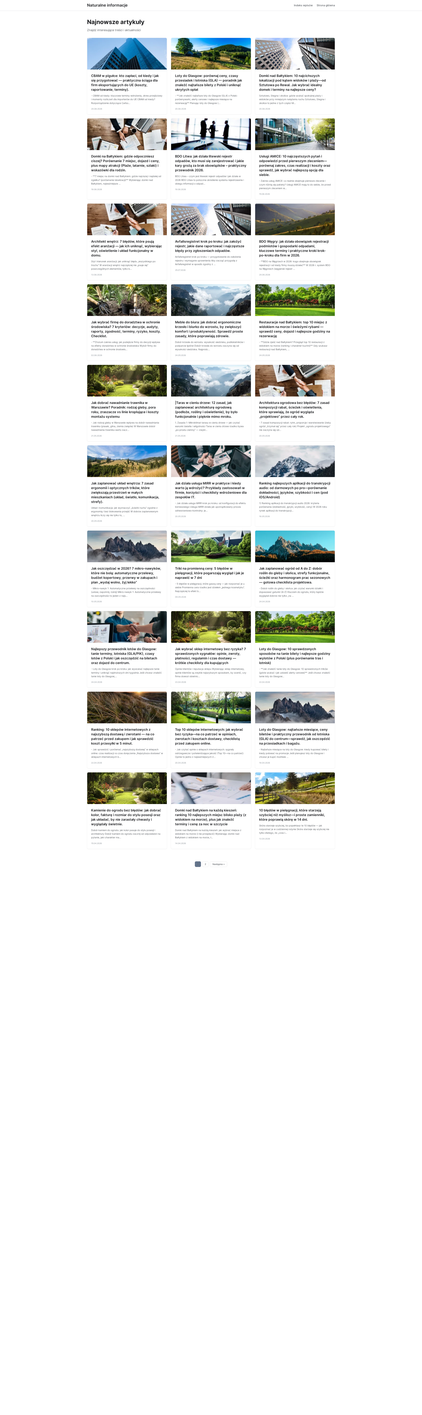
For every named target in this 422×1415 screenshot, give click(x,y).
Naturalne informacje (107, 5)
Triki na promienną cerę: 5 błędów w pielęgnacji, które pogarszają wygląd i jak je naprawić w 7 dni (209, 573)
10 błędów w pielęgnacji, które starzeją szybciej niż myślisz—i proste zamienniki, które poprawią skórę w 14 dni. (292, 814)
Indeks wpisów (303, 5)
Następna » (218, 864)
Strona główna (326, 5)
